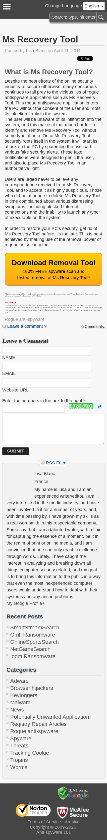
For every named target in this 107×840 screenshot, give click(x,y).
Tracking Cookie (29, 753)
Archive (72, 821)
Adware (19, 681)
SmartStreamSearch (34, 627)
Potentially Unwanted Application (49, 717)
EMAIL (9, 373)
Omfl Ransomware (32, 635)
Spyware (20, 738)
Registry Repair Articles (38, 724)
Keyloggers (23, 695)
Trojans (19, 760)
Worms (18, 767)
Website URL (15, 390)
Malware (20, 702)
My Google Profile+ (25, 603)
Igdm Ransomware (32, 656)
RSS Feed (56, 462)
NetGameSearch (30, 649)
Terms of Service (44, 821)
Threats (19, 746)
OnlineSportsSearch (34, 642)
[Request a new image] (99, 406)
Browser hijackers (31, 688)
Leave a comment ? (27, 326)
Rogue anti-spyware (25, 319)
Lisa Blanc (36, 50)
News (17, 710)
